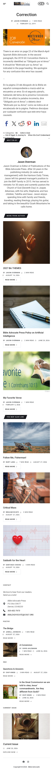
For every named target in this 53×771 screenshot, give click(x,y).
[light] (41, 3)
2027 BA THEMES (12, 268)
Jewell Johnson (13, 632)
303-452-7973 (14, 611)
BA (17, 133)
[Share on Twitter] (14, 123)
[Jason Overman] (26, 152)
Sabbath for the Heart (14, 560)
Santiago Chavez (13, 565)
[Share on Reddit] (21, 123)
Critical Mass (9, 507)
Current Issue (10, 744)
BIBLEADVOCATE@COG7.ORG (20, 615)
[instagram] (28, 762)
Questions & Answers (13, 669)
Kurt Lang (10, 462)
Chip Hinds (10, 672)
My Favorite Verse (12, 397)
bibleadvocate (12, 512)
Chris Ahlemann (29, 648)
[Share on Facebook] (6, 123)
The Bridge (8, 628)
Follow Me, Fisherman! (14, 457)
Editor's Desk (25, 133)
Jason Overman (21, 21)
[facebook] (24, 762)
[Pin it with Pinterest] (29, 123)
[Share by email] (44, 123)
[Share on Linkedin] (36, 123)
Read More (10, 280)
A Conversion (26, 645)
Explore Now (9, 752)
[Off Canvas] (4, 3)
